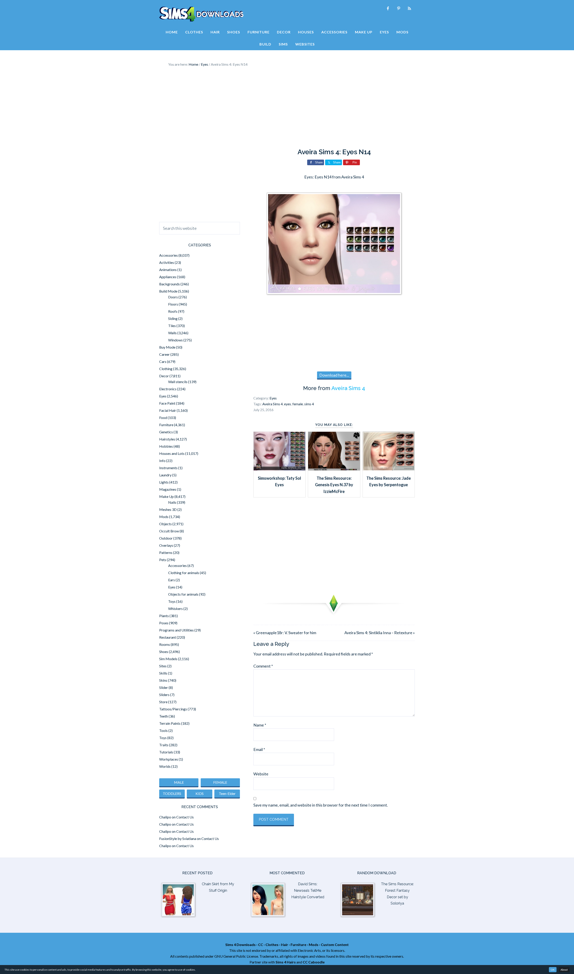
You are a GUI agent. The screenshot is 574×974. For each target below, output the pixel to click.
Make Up (166, 496)
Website (260, 773)
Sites (163, 666)
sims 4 (309, 404)
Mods (163, 516)
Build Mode (168, 291)
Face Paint (167, 403)
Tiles (172, 325)
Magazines (167, 489)
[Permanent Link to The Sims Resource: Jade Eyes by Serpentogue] (389, 468)
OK (553, 969)
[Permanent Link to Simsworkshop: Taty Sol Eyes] (279, 468)
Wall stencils (177, 382)
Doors (173, 297)
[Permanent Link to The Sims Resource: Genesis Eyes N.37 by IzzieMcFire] (334, 468)
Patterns (165, 552)
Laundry (165, 475)
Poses (163, 623)
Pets (162, 560)
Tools (163, 730)
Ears (171, 580)
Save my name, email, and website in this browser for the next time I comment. (320, 805)
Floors (173, 304)
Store (163, 702)
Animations (168, 269)
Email (259, 749)
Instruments (168, 468)
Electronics (167, 389)
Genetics (166, 432)
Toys (172, 601)
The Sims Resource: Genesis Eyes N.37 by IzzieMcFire (334, 485)
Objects (165, 524)
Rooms (164, 644)
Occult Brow (169, 531)
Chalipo (165, 817)
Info (162, 460)
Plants (164, 616)
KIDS (200, 793)
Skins (163, 680)
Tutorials (166, 752)
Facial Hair (167, 410)
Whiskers (175, 608)
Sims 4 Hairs (286, 962)
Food (163, 417)
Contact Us (185, 817)
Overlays (166, 545)
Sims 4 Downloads (201, 14)
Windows (175, 340)
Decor (164, 376)
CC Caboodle (314, 962)
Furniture (166, 425)
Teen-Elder (227, 793)
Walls (172, 333)
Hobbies (166, 446)
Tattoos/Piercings (173, 709)
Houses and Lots (172, 453)
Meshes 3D (168, 509)
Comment (263, 666)
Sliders (164, 694)
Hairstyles (167, 439)
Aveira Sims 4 (348, 388)
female (297, 404)
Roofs (172, 311)
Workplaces (168, 759)
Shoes (163, 651)
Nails (172, 502)
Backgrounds (169, 284)
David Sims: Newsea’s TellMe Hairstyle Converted (307, 890)
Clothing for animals (183, 573)
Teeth (163, 716)
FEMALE (220, 782)
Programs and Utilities (176, 630)
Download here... (334, 375)
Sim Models (168, 659)
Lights (164, 482)
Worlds (165, 766)
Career (164, 354)
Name (259, 724)
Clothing (165, 369)
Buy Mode (167, 347)
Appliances (167, 277)
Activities (166, 262)
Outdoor (166, 538)
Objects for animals (183, 594)
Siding (173, 318)
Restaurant (167, 637)
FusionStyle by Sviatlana (177, 838)
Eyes (273, 398)
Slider (163, 687)
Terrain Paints (169, 723)
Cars (162, 361)
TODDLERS (172, 793)
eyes (287, 404)
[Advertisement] (287, 107)
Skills (163, 673)
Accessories (168, 255)
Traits (163, 745)
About (564, 969)
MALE (179, 782)
